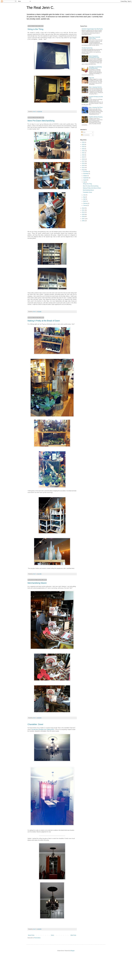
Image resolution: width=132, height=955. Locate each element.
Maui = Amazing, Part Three (96, 107)
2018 (83, 159)
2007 (83, 218)
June (84, 195)
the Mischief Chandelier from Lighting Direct (42, 729)
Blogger (72, 950)
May (84, 197)
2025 (83, 144)
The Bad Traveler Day (87, 48)
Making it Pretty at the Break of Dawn (44, 321)
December (86, 171)
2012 (83, 208)
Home (52, 935)
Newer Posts (31, 935)
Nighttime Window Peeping (95, 117)
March (85, 201)
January (85, 205)
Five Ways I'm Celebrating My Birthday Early (95, 67)
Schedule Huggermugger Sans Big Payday (92, 29)
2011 (83, 210)
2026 (83, 142)
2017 (83, 161)
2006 (83, 220)
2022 (83, 150)
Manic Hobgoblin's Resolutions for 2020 (94, 56)
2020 (83, 155)
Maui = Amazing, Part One (95, 87)
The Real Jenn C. (40, 8)
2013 (83, 169)
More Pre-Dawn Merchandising (41, 121)
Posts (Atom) (37, 937)
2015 (83, 165)
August (85, 180)
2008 (83, 216)
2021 (83, 152)
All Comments (85, 135)
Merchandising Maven (37, 583)
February (85, 203)
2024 (83, 146)
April (84, 199)
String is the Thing (35, 29)
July (84, 182)
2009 (83, 214)
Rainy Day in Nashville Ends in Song (94, 38)
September (86, 177)
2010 (83, 212)
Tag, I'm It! (91, 77)
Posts (83, 132)
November (86, 173)
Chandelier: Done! (35, 724)
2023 (83, 148)
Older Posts (73, 935)
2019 (83, 157)
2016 (83, 163)
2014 (83, 167)
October (85, 175)
